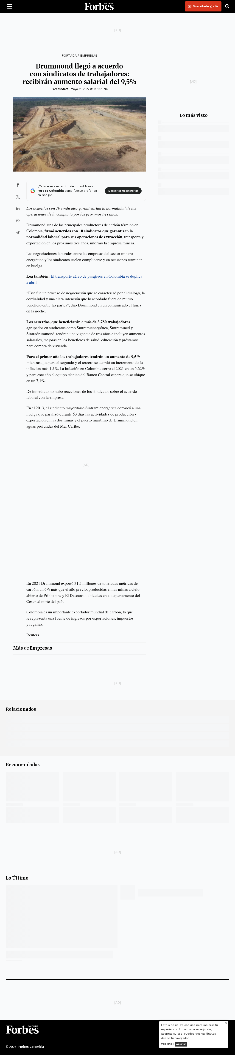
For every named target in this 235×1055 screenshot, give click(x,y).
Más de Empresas (32, 648)
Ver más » (167, 1044)
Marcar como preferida (123, 190)
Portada (69, 55)
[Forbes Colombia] (99, 6)
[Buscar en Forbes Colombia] (227, 6)
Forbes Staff (59, 89)
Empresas (88, 55)
